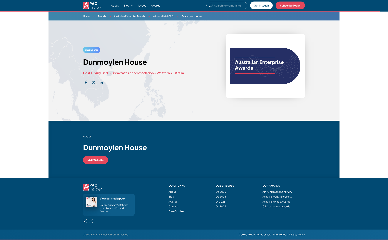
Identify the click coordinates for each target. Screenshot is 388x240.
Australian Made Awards (276, 201)
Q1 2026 (220, 201)
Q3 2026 (221, 191)
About (115, 5)
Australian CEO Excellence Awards (278, 196)
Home (86, 16)
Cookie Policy (247, 234)
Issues (142, 5)
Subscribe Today (290, 5)
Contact (173, 206)
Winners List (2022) (163, 16)
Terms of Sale (263, 234)
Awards (155, 5)
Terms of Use (280, 234)
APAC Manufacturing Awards (278, 191)
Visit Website (95, 160)
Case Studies (176, 211)
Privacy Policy (297, 234)
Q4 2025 (221, 206)
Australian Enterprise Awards (129, 16)
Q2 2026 (221, 196)
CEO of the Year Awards (276, 206)
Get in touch (261, 5)
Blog (171, 196)
